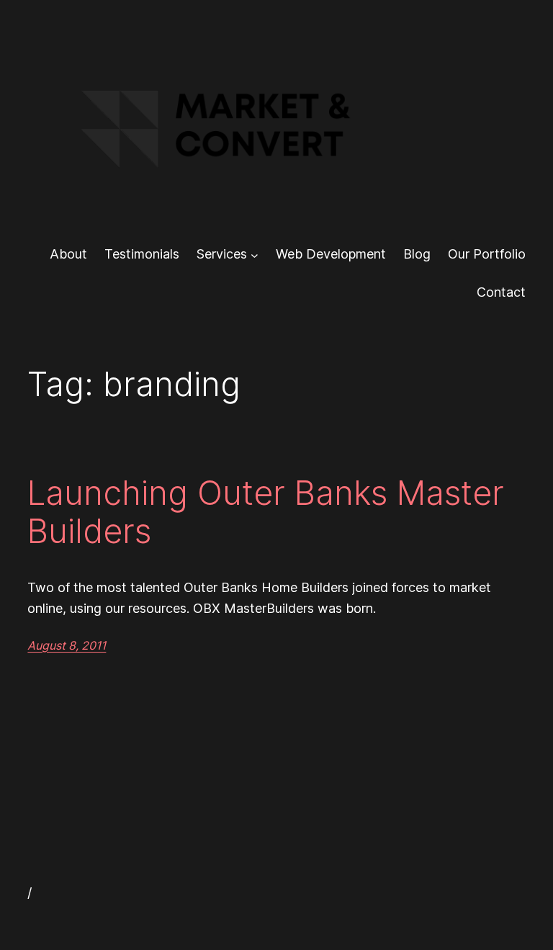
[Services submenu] (254, 255)
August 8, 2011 (66, 645)
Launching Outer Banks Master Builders (265, 512)
